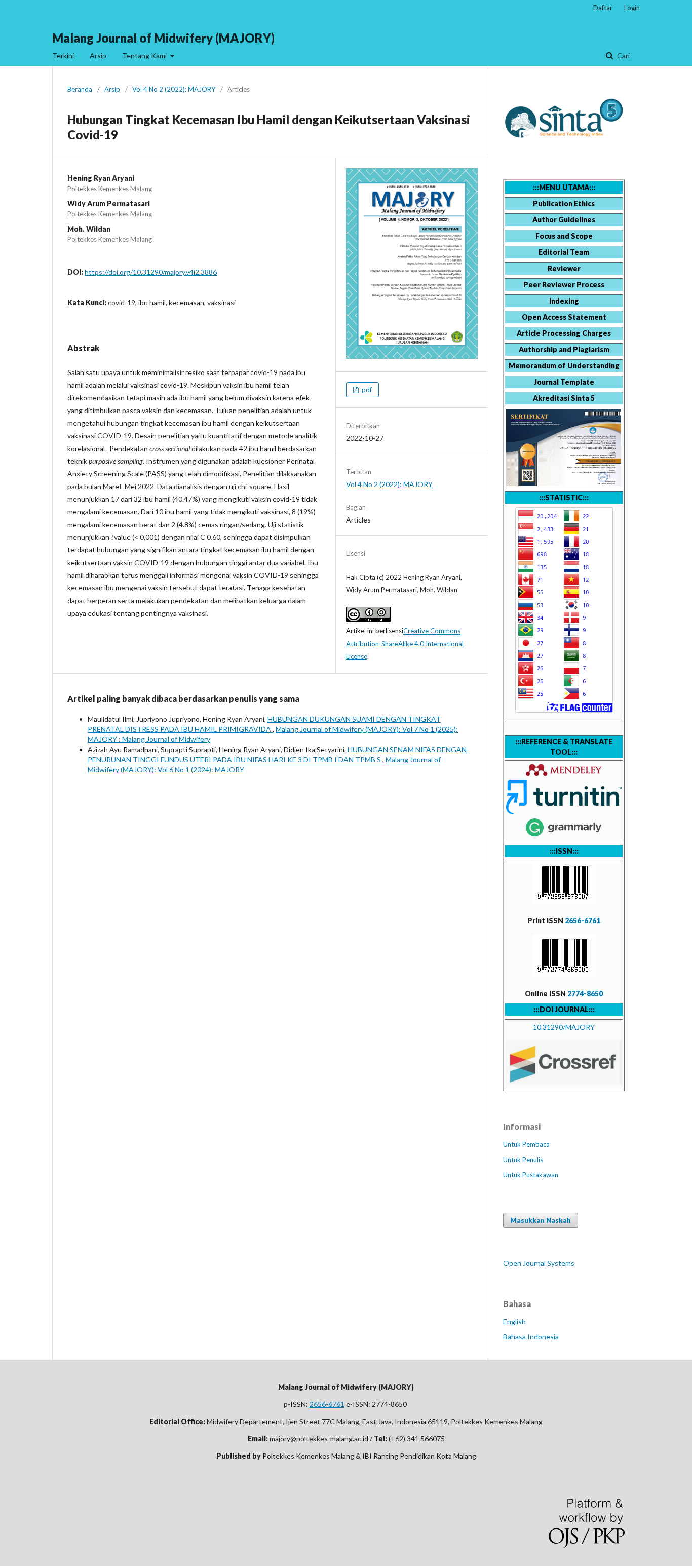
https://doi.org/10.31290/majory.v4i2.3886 (151, 272)
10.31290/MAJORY (564, 1027)
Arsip (98, 55)
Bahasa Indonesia (531, 1336)
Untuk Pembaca (526, 1144)
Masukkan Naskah (540, 1220)
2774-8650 (585, 993)
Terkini (63, 55)
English (514, 1321)
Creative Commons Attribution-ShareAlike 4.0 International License (405, 643)
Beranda (79, 89)
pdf (366, 390)
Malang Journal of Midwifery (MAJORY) (163, 37)
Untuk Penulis (523, 1159)
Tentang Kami (145, 55)
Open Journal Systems (538, 1263)
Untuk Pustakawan (530, 1175)
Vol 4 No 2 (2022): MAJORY (173, 89)
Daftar (602, 8)
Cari (623, 55)
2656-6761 (582, 920)
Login (632, 8)
